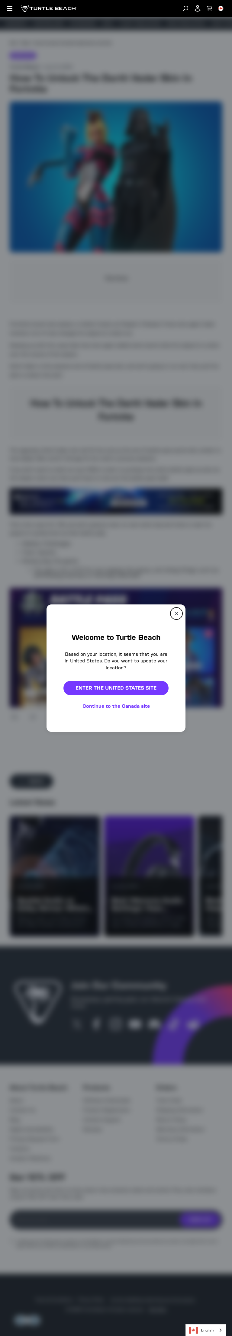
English (207, 1330)
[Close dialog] (176, 613)
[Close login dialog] (172, 808)
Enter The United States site (116, 688)
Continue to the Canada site (116, 706)
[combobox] (205, 1330)
